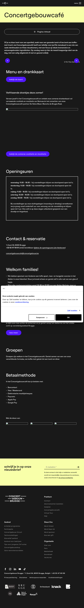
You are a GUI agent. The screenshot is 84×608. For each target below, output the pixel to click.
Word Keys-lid (49, 529)
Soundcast (48, 554)
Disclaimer (23, 577)
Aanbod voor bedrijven (12, 541)
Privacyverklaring (10, 577)
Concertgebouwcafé (52, 510)
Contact (47, 501)
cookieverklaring (22, 302)
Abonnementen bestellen (53, 504)
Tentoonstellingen (11, 535)
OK (68, 317)
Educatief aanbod (11, 538)
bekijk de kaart (16, 79)
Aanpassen (40, 317)
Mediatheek (48, 551)
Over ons (47, 545)
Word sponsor (49, 532)
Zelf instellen (72, 310)
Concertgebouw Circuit (13, 532)
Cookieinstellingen (55, 577)
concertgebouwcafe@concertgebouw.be (22, 253)
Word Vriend (48, 526)
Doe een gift (48, 535)
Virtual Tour (48, 513)
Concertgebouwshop (12, 547)
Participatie (8, 529)
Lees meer (13, 333)
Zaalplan (47, 507)
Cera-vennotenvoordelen (13, 550)
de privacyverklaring (66, 478)
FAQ (45, 516)
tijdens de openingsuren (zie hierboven (49, 248)
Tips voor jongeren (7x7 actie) (15, 544)
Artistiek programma (12, 526)
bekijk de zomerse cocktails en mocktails (27, 154)
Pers (45, 548)
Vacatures (48, 557)
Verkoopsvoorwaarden (37, 577)
